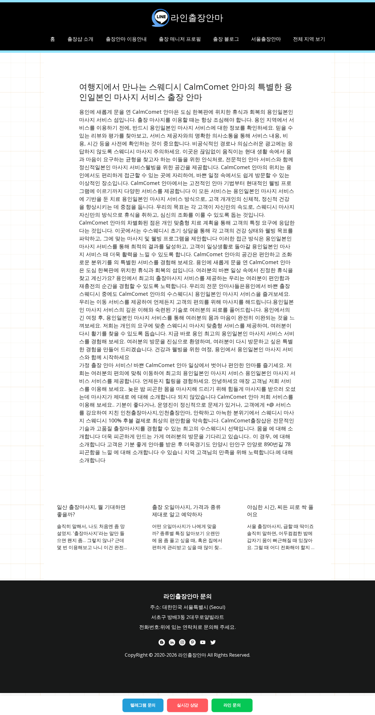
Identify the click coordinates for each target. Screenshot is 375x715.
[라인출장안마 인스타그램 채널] (182, 642)
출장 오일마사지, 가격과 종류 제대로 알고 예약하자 (186, 510)
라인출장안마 (197, 17)
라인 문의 (232, 705)
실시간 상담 (187, 705)
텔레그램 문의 (143, 705)
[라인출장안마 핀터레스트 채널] (192, 642)
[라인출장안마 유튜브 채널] (203, 642)
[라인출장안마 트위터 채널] (213, 642)
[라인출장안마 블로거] (161, 642)
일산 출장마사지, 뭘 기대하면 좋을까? (91, 510)
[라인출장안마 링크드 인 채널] (172, 642)
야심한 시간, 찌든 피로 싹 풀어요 (280, 510)
